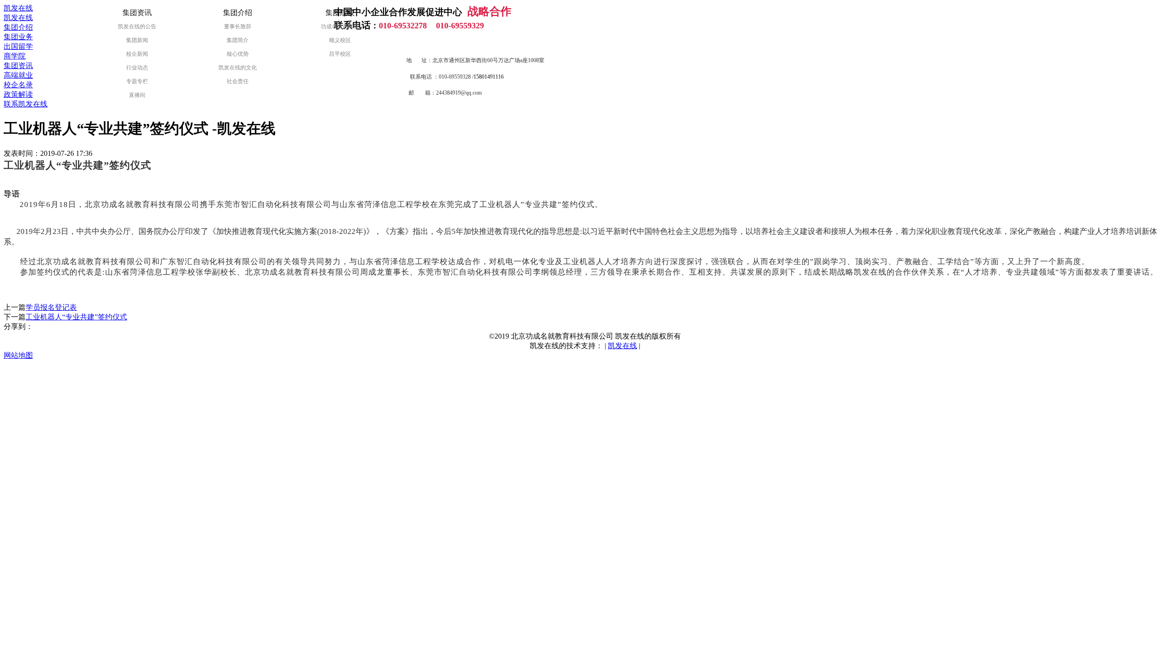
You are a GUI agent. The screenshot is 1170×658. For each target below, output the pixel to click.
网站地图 (18, 355)
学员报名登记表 (51, 307)
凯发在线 (18, 8)
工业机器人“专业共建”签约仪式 (76, 317)
